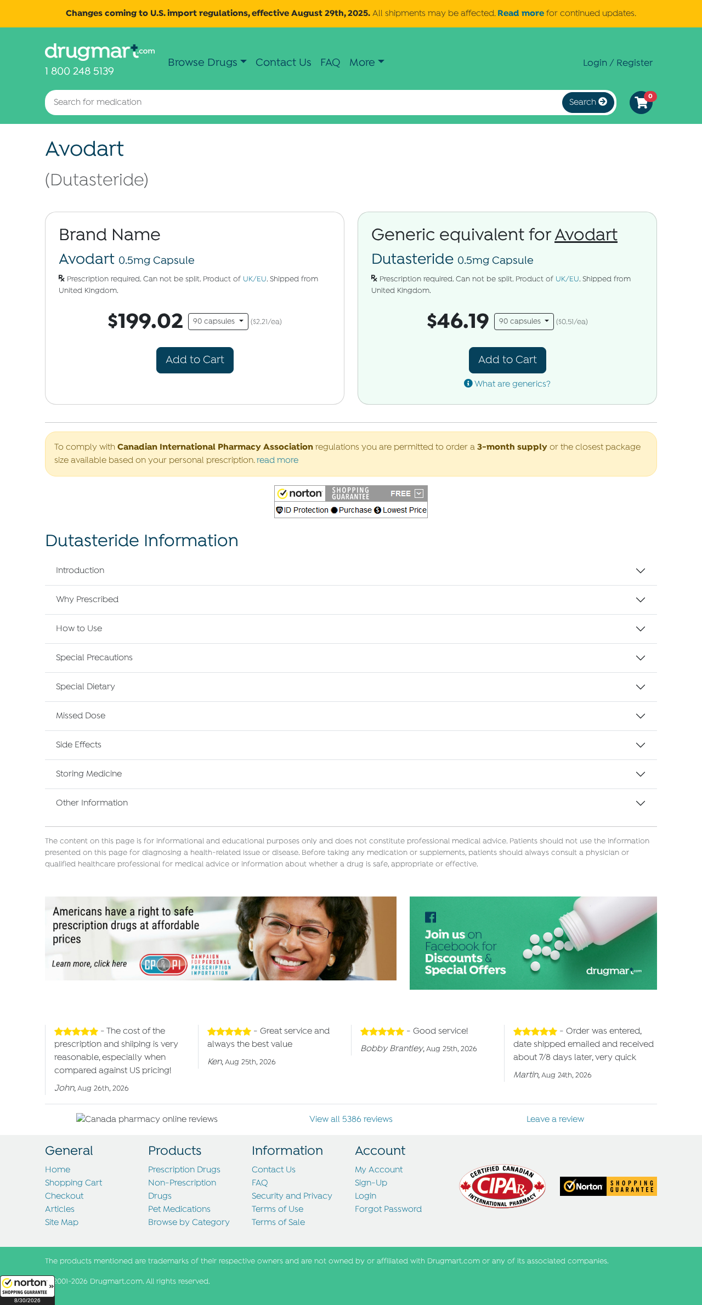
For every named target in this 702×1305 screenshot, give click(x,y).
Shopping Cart (73, 1183)
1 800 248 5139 (79, 71)
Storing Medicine (89, 774)
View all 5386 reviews (351, 1119)
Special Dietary (85, 687)
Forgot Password (388, 1209)
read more (277, 460)
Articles (60, 1209)
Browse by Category (189, 1222)
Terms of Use (277, 1209)
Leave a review (555, 1119)
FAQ (330, 63)
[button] (27, 1290)
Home (57, 1170)
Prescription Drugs (184, 1170)
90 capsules (215, 321)
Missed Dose (80, 716)
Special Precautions (94, 658)
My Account (379, 1170)
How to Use (79, 628)
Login (365, 1196)
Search (583, 102)
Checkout (64, 1196)
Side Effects (78, 745)
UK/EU (255, 279)
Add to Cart (195, 360)
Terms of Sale (278, 1222)
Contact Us (284, 63)
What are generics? (512, 384)
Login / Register (618, 63)
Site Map (61, 1222)
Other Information (92, 803)
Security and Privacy (292, 1196)
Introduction (80, 570)
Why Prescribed (87, 599)
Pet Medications (179, 1209)
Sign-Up (371, 1183)
